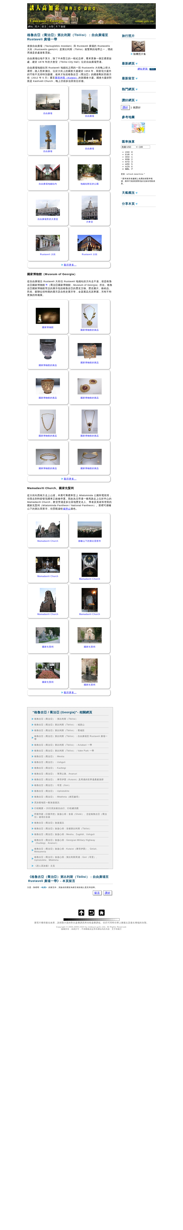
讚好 (107, 892)
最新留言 (129, 78)
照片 (37, 26)
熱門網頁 (129, 89)
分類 (51, 26)
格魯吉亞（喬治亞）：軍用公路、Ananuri (55, 773)
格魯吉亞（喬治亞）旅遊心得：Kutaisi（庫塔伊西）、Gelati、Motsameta (66, 850)
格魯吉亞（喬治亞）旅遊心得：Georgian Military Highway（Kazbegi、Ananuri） (64, 841)
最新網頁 (129, 63)
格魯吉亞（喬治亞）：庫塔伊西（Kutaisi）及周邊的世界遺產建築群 (69, 779)
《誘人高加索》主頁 (44, 866)
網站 (30, 26)
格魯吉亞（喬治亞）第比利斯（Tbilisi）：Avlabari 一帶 (63, 745)
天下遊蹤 (60, 26)
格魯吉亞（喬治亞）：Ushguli (50, 762)
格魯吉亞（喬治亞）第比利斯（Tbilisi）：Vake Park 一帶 (64, 750)
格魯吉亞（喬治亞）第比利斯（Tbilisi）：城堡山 (59, 724)
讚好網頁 (129, 100)
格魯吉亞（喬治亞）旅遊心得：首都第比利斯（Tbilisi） (62, 828)
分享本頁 (129, 203)
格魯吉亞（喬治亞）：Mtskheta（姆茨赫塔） (57, 797)
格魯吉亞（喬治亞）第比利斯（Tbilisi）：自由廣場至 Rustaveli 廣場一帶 (71, 737)
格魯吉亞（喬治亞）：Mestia (49, 756)
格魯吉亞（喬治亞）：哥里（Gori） (52, 785)
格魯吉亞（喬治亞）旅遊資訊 (49, 823)
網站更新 (146, 69)
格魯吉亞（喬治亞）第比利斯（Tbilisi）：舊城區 (59, 730)
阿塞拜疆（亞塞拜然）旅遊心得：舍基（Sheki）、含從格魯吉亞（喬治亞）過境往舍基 (70, 815)
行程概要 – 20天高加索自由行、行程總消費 (56, 808)
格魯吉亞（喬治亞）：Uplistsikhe (51, 791)
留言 (44, 26)
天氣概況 (129, 192)
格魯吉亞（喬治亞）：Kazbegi (50, 768)
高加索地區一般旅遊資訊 (46, 802)
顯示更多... (70, 265)
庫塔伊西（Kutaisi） (67, 77)
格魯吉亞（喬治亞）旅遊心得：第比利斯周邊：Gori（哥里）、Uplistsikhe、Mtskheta (66, 858)
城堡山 (67, 508)
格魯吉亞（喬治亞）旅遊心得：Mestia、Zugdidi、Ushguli (64, 834)
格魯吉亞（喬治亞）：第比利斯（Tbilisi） (56, 719)
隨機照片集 (139, 54)
